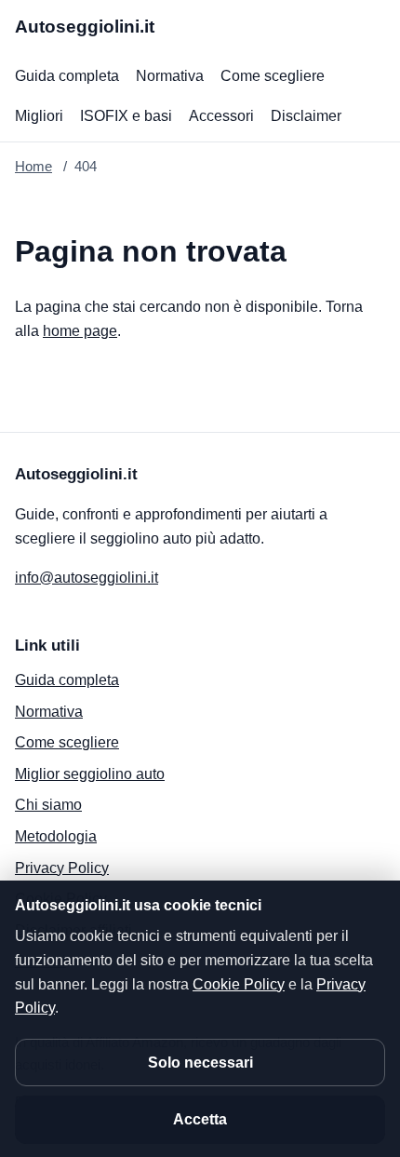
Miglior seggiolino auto (90, 774)
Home (33, 166)
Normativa (170, 76)
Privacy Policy (62, 868)
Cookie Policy (239, 984)
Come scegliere (272, 76)
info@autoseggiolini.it (86, 577)
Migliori (39, 116)
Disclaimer (306, 116)
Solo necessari (200, 1062)
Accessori (221, 116)
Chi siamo (48, 805)
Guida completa (67, 76)
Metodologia (56, 836)
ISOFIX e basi (126, 116)
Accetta (200, 1119)
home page (80, 331)
